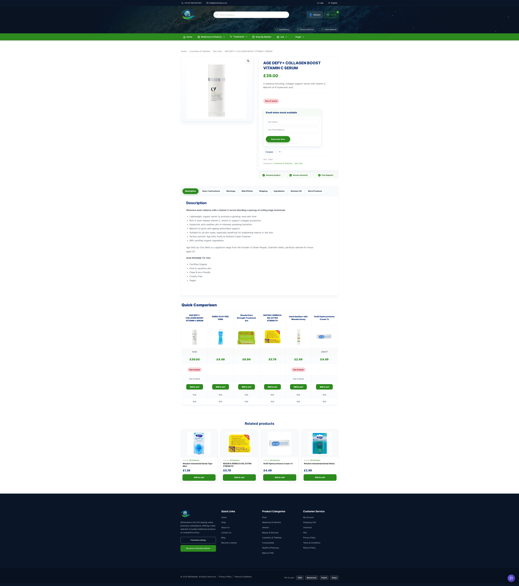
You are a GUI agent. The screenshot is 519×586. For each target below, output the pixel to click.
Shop (223, 522)
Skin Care (217, 51)
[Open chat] (511, 578)
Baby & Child (268, 553)
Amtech (265, 527)
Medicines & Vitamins (211, 37)
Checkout (307, 527)
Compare (269, 152)
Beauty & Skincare (270, 532)
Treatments (238, 37)
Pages (298, 37)
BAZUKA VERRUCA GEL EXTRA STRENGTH (272, 318)
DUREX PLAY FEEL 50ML (220, 317)
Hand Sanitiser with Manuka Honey (298, 317)
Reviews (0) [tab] (296, 191)
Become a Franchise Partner (198, 548)
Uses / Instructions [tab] (211, 191)
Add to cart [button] (220, 387)
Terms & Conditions (311, 543)
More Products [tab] (315, 191)
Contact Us (226, 532)
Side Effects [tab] (247, 191)
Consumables (268, 543)
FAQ (305, 532)
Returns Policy (309, 548)
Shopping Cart (309, 522)
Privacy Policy (309, 537)
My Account (308, 517)
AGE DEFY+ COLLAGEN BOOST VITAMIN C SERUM (195, 318)
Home (189, 37)
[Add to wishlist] (280, 151)
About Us (225, 527)
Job (282, 37)
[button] (248, 61)
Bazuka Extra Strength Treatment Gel (246, 318)
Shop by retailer (263, 37)
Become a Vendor (229, 543)
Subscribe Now (278, 139)
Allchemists (193, 576)
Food (264, 517)
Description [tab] (190, 191)
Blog (223, 537)
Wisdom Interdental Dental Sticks (319, 463)
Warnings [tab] (230, 191)
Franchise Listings (198, 540)
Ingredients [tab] (279, 191)
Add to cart (194, 387)
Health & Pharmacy (270, 548)
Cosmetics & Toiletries (199, 51)
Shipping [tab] (263, 191)
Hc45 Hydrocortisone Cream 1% (324, 317)
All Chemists (194, 460)
